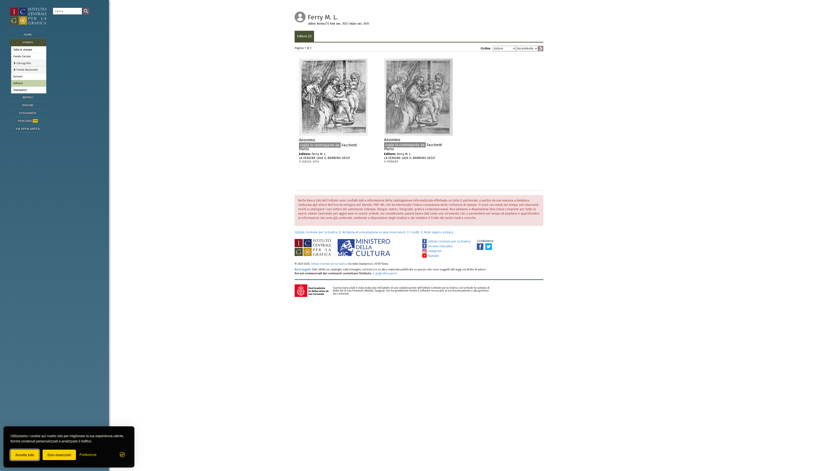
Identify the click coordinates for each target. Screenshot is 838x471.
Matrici (27, 97)
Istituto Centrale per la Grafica (316, 232)
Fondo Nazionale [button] (27, 69)
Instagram (434, 251)
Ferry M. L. (328, 150)
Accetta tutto (24, 454)
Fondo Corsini (22, 56)
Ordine (486, 48)
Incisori (17, 76)
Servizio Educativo (440, 246)
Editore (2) (304, 36)
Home (28, 34)
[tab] (28, 63)
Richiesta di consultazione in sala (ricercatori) (373, 232)
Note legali (302, 269)
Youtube (433, 256)
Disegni (27, 105)
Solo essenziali (59, 454)
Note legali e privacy (438, 232)
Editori (18, 83)
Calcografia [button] (23, 63)
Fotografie (27, 113)
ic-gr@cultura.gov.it (385, 273)
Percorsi (27, 121)
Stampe (27, 42)
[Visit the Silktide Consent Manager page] (122, 455)
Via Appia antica (28, 129)
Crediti (414, 232)
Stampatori (20, 90)
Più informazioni (364, 141)
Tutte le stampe (22, 49)
